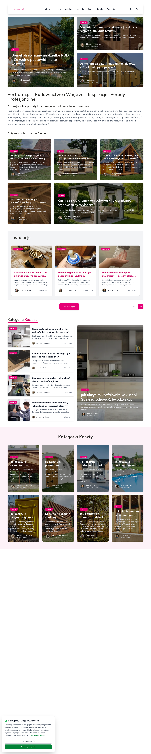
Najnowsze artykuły (52, 9)
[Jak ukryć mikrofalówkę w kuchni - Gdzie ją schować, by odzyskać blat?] (110, 373)
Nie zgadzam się (28, 741)
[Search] (131, 9)
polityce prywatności (37, 735)
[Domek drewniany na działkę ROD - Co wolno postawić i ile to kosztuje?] (41, 52)
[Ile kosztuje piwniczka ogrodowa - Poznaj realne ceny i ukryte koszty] (58, 468)
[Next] (140, 306)
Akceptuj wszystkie (28, 747)
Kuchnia (80, 9)
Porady (15, 50)
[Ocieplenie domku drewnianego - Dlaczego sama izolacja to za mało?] (127, 518)
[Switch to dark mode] (136, 9)
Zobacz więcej (69, 306)
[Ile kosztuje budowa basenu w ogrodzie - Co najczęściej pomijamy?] (127, 468)
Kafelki (100, 9)
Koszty (90, 9)
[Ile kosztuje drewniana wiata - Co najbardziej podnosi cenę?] (23, 468)
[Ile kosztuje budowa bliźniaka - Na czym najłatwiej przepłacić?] (93, 468)
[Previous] (133, 306)
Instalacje (69, 9)
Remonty (111, 9)
